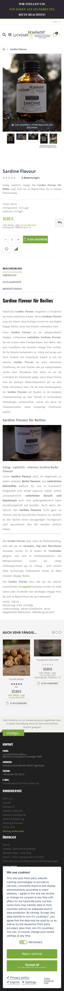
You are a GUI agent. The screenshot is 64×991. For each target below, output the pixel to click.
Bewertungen (12, 288)
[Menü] (9, 34)
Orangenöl (25, 586)
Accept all (32, 965)
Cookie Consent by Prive (49, 981)
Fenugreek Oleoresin (20, 659)
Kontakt (7, 802)
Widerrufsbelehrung (13, 819)
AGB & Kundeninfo (12, 810)
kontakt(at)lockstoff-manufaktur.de (21, 783)
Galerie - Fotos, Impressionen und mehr (23, 857)
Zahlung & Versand (13, 823)
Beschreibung (12, 268)
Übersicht (10, 275)
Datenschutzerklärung (14, 814)
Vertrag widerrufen (13, 831)
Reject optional (32, 953)
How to (6, 844)
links (55, 21)
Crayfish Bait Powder (51, 659)
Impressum (8, 806)
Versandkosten (28, 225)
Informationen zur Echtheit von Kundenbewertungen (30, 861)
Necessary (36, 942)
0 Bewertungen (31, 177)
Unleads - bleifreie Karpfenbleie (19, 848)
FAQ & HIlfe (9, 827)
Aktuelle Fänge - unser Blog (17, 852)
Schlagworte (12, 282)
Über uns (7, 798)
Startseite (4, 49)
